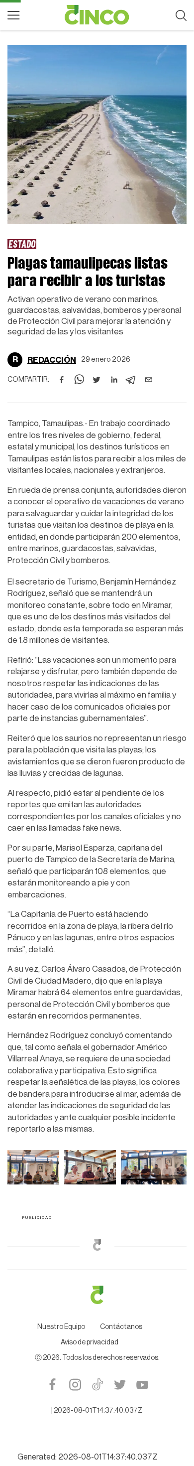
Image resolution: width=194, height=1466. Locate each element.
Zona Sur (25, 244)
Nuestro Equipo (61, 1167)
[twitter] (96, 375)
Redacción (51, 355)
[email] (148, 375)
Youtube (142, 1225)
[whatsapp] (79, 375)
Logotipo (97, 15)
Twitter (119, 1225)
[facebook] (61, 375)
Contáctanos (121, 1167)
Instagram (75, 1225)
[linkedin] (113, 375)
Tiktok (97, 1225)
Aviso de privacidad (89, 1182)
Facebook (52, 1225)
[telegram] (131, 375)
